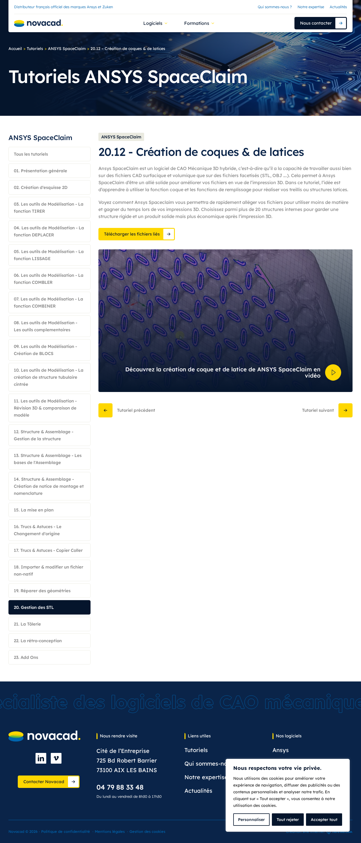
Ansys (280, 749)
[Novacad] (38, 23)
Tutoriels (35, 48)
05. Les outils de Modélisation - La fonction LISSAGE (49, 255)
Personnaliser (251, 819)
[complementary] (288, 795)
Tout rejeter (288, 819)
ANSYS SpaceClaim (67, 48)
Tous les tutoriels (31, 154)
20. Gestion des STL (34, 607)
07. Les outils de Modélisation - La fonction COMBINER (48, 302)
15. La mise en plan (34, 510)
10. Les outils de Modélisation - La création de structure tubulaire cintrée (48, 377)
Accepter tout (324, 819)
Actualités (338, 7)
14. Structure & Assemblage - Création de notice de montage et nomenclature (49, 486)
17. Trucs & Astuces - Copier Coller (48, 550)
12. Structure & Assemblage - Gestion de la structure (43, 435)
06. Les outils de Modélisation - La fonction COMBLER (48, 279)
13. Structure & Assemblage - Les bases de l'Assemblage (48, 459)
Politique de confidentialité (65, 831)
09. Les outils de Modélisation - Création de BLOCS (45, 350)
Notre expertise (311, 7)
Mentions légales (110, 831)
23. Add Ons (26, 657)
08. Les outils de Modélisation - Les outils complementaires (45, 326)
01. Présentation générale (40, 170)
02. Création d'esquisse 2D (40, 187)
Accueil (15, 48)
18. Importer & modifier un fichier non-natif (48, 570)
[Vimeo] (56, 758)
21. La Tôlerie (27, 624)
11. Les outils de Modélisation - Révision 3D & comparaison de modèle (45, 408)
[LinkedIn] (41, 758)
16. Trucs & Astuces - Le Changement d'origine (37, 530)
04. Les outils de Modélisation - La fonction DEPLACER (49, 231)
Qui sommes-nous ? (275, 7)
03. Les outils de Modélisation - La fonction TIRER (48, 207)
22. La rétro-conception (38, 640)
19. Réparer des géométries (42, 590)
